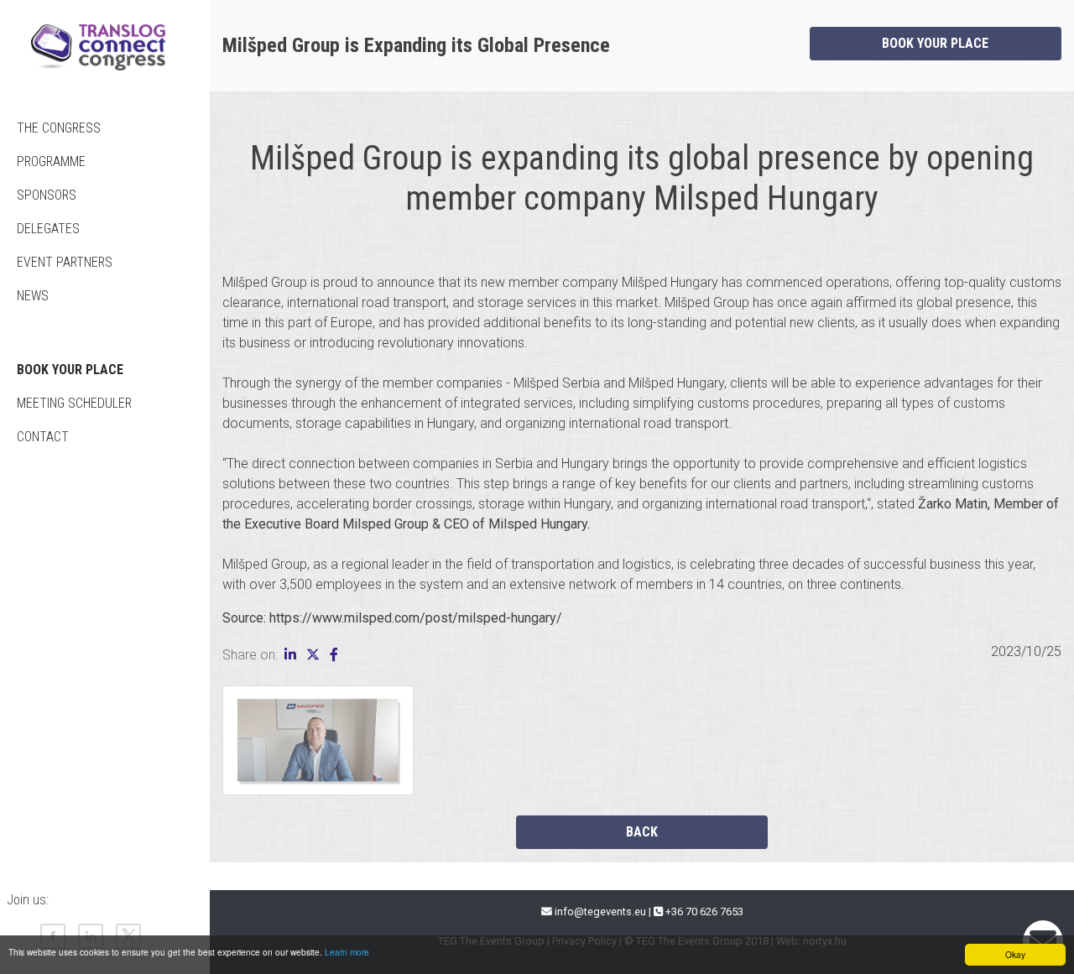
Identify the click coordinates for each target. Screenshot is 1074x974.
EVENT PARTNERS (64, 262)
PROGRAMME (51, 161)
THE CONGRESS (59, 128)
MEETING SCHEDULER (74, 403)
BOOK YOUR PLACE (70, 370)
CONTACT (43, 437)
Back (642, 832)
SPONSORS (46, 195)
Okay (1015, 954)
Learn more (347, 951)
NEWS (33, 296)
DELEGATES (48, 229)
